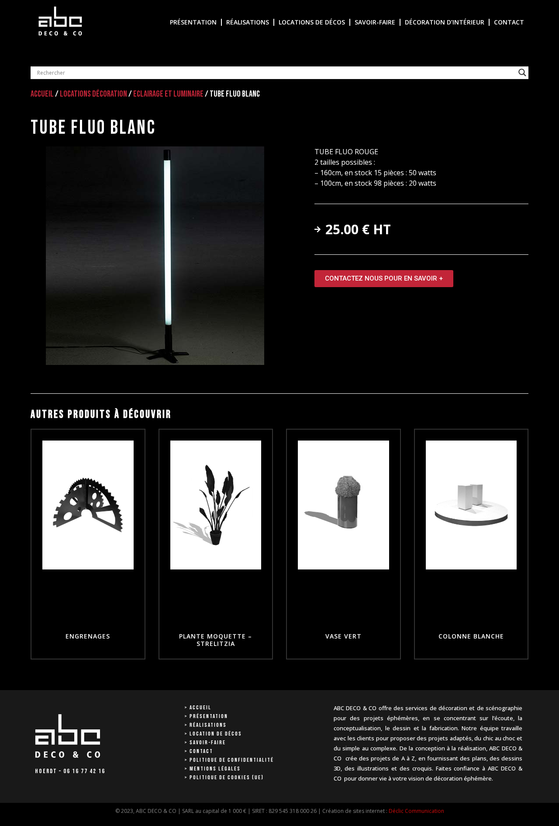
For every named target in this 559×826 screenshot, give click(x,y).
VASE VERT (343, 636)
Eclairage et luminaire (168, 94)
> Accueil (197, 707)
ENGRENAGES (88, 636)
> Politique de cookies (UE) (224, 777)
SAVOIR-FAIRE (375, 22)
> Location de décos (213, 733)
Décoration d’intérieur (444, 22)
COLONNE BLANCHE (471, 636)
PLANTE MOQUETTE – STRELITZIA (215, 640)
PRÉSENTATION (193, 22)
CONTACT (509, 22)
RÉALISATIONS (247, 22)
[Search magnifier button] (522, 72)
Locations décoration (93, 94)
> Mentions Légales (212, 768)
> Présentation (206, 716)
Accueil (42, 94)
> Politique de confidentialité (229, 760)
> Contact (198, 751)
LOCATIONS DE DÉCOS (312, 22)
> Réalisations (205, 725)
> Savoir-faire (205, 742)
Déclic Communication (416, 811)
